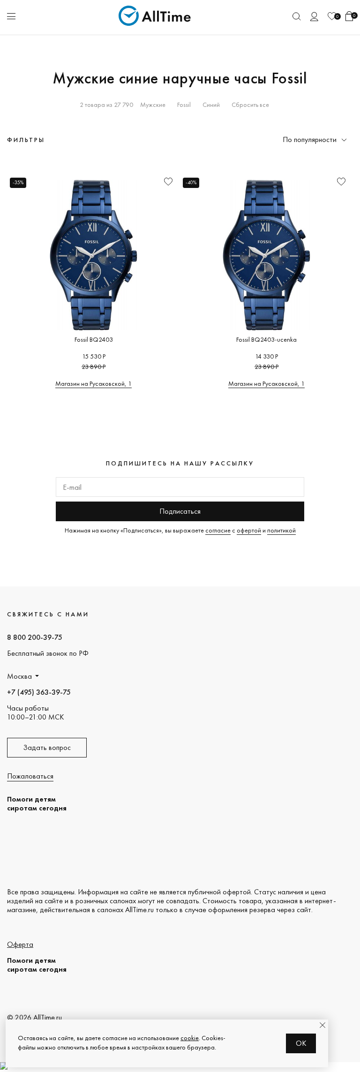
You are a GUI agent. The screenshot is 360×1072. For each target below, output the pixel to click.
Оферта (20, 944)
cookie (189, 1038)
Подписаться (180, 511)
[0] (332, 16)
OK (301, 1043)
